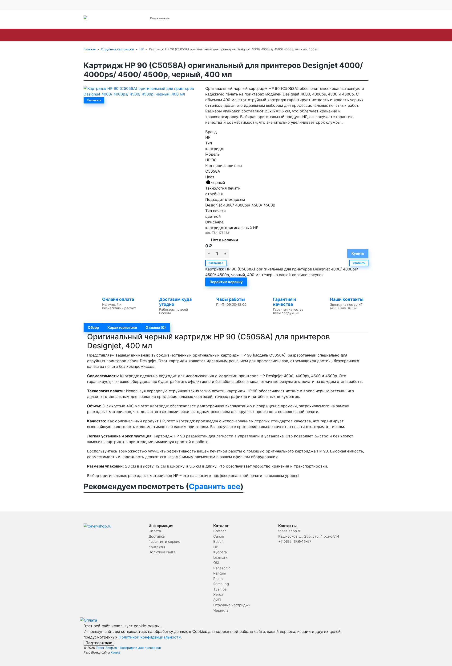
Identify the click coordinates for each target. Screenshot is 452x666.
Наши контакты (346, 299)
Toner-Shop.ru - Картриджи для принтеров (128, 648)
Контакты (181, 5)
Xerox (342, 35)
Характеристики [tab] (122, 327)
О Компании (93, 5)
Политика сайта (162, 552)
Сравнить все (214, 486)
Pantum (256, 35)
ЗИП (359, 35)
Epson (135, 35)
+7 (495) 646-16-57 (270, 18)
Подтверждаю (98, 642)
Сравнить (359, 263)
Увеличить (94, 100)
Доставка (129, 5)
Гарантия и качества (284, 302)
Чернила (220, 610)
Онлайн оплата (118, 299)
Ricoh (276, 35)
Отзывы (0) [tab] (155, 327)
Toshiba (321, 35)
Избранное (216, 263)
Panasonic (232, 35)
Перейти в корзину (226, 282)
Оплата (113, 5)
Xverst (115, 652)
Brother (95, 35)
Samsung (298, 35)
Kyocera (169, 35)
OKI (211, 35)
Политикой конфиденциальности (150, 637)
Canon (116, 35)
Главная (90, 49)
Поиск (206, 18)
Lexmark (193, 35)
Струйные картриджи (397, 35)
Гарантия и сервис (153, 5)
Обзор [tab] (93, 327)
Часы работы (230, 299)
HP (151, 35)
